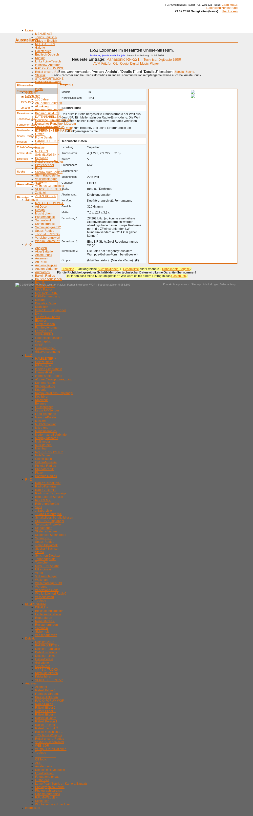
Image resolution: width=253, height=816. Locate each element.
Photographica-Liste (48, 790)
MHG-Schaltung (46, 424)
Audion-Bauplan (46, 265)
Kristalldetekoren (46, 673)
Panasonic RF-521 (123, 59)
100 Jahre (42, 99)
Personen (41, 158)
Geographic (43, 341)
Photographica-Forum (49, 787)
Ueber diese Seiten (48, 82)
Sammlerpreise (45, 224)
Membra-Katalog (46, 417)
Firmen (39, 134)
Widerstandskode (47, 590)
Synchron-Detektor (47, 555)
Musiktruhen (43, 213)
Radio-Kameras (45, 486)
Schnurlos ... (43, 538)
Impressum (32, 808)
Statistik (40, 75)
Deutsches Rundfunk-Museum (55, 123)
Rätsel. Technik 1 (46, 725)
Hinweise (68, 269)
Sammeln (31, 199)
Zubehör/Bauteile (27, 147)
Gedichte (41, 144)
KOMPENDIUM (35, 604)
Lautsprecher (44, 407)
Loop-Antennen (45, 414)
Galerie (40, 47)
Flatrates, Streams (47, 694)
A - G (28, 244)
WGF (92, 284)
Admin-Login (210, 284)
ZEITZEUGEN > (45, 196)
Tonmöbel (41, 562)
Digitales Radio (45, 303)
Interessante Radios (48, 376)
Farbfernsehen (45, 324)
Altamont (41, 687)
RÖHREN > (43, 500)
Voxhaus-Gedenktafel (49, 186)
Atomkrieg (42, 106)
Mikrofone (41, 427)
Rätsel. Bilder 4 (45, 714)
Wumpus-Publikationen (50, 749)
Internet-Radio (44, 372)
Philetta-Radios (45, 465)
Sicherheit (42, 631)
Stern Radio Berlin (47, 175)
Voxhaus (41, 182)
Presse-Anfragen (46, 697)
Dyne (38, 313)
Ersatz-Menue (230, 4)
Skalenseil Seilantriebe (50, 535)
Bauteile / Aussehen (48, 279)
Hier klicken (230, 11)
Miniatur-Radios (46, 431)
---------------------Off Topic (45, 757)
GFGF (39, 345)
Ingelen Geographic (48, 369)
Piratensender (44, 165)
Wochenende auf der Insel (52, 804)
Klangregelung (45, 386)
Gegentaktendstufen (48, 338)
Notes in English (46, 40)
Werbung (41, 586)
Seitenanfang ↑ (229, 284)
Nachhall (41, 448)
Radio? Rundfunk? (48, 483)
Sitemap (196, 284)
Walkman (41, 580)
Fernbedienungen (47, 327)
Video (39, 573)
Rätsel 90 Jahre (45, 718)
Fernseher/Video (27, 124)
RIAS (38, 168)
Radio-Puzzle (44, 704)
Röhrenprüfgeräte (47, 503)
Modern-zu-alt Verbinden (51, 434)
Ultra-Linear (43, 569)
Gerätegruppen (45, 348)
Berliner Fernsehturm (49, 110)
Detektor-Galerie (46, 652)
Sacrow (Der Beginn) (49, 172)
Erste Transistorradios (49, 127)
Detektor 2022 (44, 642)
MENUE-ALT (43, 34)
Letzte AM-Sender (47, 410)
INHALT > (41, 607)
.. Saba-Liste (43, 510)
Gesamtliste (131, 269)
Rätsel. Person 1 (46, 721)
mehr (69, 128)
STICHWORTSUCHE (49, 78)
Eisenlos (41, 320)
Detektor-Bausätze (47, 649)
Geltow (39, 148)
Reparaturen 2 (45, 621)
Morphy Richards (46, 438)
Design (40, 210)
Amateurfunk (43, 255)
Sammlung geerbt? (48, 227)
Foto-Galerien (44, 773)
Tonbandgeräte (45, 559)
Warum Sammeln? (47, 241)
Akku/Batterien (45, 251)
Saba (38, 507)
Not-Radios (42, 455)
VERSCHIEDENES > (49, 189)
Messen (40, 421)
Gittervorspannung (47, 351)
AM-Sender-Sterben (48, 103)
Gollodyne (42, 662)
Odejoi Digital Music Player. (140, 63)
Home (29, 30)
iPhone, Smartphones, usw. (53, 379)
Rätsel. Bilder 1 (45, 690)
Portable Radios (46, 476)
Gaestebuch (43, 51)
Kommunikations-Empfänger (54, 393)
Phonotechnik (44, 469)
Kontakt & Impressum (176, 284)
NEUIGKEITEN (45, 44)
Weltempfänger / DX (48, 583)
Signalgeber (43, 528)
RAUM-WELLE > (46, 797)
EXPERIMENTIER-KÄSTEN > (55, 130)
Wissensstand (44, 597)
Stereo (39, 552)
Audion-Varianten (47, 269)
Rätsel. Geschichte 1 (49, 732)
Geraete (30, 92)
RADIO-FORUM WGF (49, 68)
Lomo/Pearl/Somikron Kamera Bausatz (61, 783)
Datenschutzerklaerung (222, 8)
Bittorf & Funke (45, 286)
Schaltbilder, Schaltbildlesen (54, 517)
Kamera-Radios (45, 383)
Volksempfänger (46, 179)
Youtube (40, 600)
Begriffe (40, 282)
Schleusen (42, 801)
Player (39, 472)
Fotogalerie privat (47, 776)
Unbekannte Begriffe (176, 269)
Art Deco (41, 206)
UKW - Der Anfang (47, 566)
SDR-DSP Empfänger (49, 521)
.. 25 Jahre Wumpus (48, 735)
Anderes (31, 683)
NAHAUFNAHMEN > (49, 452)
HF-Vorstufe (43, 365)
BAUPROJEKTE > (47, 645)
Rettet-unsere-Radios (49, 72)
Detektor (31, 638)
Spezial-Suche (184, 72)
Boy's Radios (44, 289)
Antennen (41, 258)
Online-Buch (43, 459)
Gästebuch (178, 276)
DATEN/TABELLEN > (49, 116)
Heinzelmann (44, 362)
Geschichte (32, 96)
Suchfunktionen (108, 269)
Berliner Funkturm (47, 113)
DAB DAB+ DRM (46, 293)
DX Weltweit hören (47, 317)
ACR (38, 763)
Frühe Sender (44, 137)
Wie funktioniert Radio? (50, 593)
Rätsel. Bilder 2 (45, 707)
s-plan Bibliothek (46, 545)
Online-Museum (46, 462)
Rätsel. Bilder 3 (45, 711)
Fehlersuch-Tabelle (48, 614)
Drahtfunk (41, 307)
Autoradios (42, 272)
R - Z (28, 479)
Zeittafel (40, 192)
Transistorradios (27, 91)
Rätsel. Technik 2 (46, 728)
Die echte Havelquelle (50, 770)
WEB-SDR (42, 745)
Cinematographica (47, 794)
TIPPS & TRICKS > (47, 234)
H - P (28, 355)
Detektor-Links (45, 656)
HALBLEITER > (45, 358)
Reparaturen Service (49, 497)
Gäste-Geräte (44, 659)
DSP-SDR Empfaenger (50, 310)
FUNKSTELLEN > (47, 141)
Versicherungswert (47, 237)
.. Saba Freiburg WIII (48, 514)
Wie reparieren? (46, 635)
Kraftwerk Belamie (41, 401)
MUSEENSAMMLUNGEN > (47, 153)
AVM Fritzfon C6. (105, 63)
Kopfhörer (41, 396)
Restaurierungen (46, 624)
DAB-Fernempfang (47, 296)
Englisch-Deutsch (47, 54)
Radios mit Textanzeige (50, 493)
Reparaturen (43, 618)
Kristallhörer (43, 676)
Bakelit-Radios (45, 275)
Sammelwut (43, 220)
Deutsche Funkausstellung (53, 120)
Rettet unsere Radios (49, 161)
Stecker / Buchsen (47, 548)
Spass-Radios (44, 231)
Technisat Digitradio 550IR (162, 59)
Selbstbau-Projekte (48, 524)
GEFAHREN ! (44, 334)
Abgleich (41, 248)
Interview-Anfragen (48, 65)
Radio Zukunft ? (45, 490)
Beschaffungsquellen (49, 611)
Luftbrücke (42, 780)
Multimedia (42, 441)
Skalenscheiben (46, 531)
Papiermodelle (45, 217)
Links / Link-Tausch (48, 61)
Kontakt (40, 58)
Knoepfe (40, 389)
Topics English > (46, 37)
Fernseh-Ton (43, 331)
